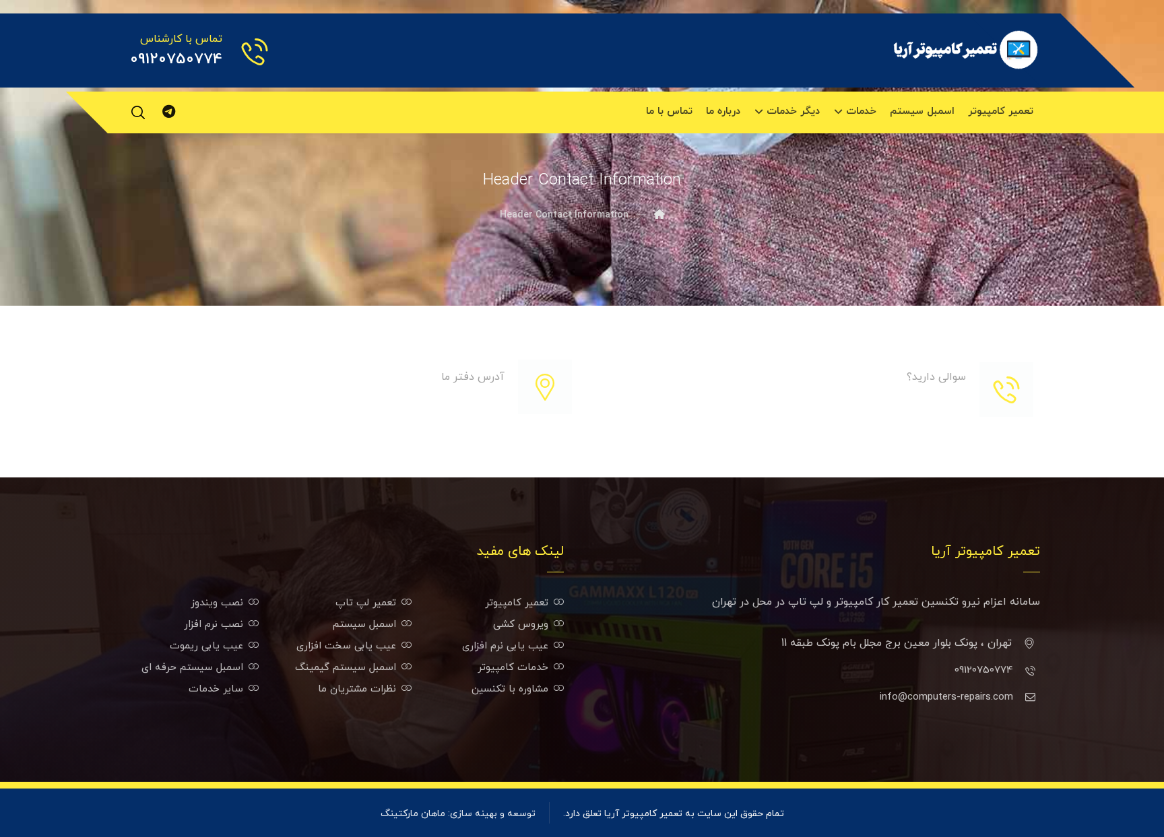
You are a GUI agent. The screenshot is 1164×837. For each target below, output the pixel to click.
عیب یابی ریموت (206, 646)
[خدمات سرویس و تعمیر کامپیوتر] (965, 49)
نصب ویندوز (217, 603)
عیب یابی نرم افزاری (505, 646)
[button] (138, 112)
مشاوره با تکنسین (510, 689)
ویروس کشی (520, 624)
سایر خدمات (216, 689)
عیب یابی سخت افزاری (346, 646)
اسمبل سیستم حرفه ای (192, 668)
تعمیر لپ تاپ (365, 603)
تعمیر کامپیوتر (516, 603)
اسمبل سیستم (364, 624)
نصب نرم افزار (213, 624)
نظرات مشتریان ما (357, 689)
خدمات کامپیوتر (513, 668)
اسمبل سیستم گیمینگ (345, 668)
